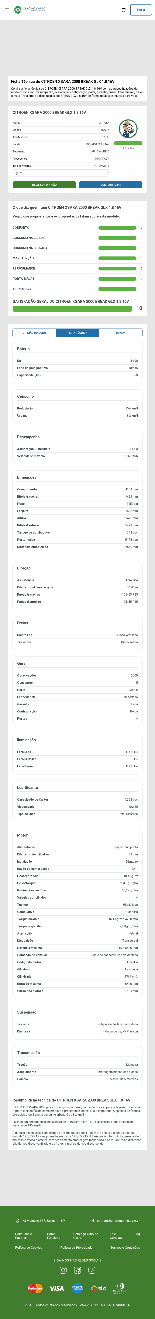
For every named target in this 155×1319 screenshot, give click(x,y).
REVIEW (121, 332)
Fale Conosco (116, 1236)
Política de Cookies (28, 1247)
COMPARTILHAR (110, 184)
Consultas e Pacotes (23, 1236)
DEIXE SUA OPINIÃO (44, 184)
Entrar (141, 10)
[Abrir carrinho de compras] (123, 10)
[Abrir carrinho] (7, 10)
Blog (136, 1234)
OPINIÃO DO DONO (34, 332)
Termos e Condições (125, 1247)
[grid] (77, 717)
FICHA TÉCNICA (77, 332)
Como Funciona (53, 1236)
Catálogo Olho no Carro (85, 1236)
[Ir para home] (30, 10)
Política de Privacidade (76, 1247)
